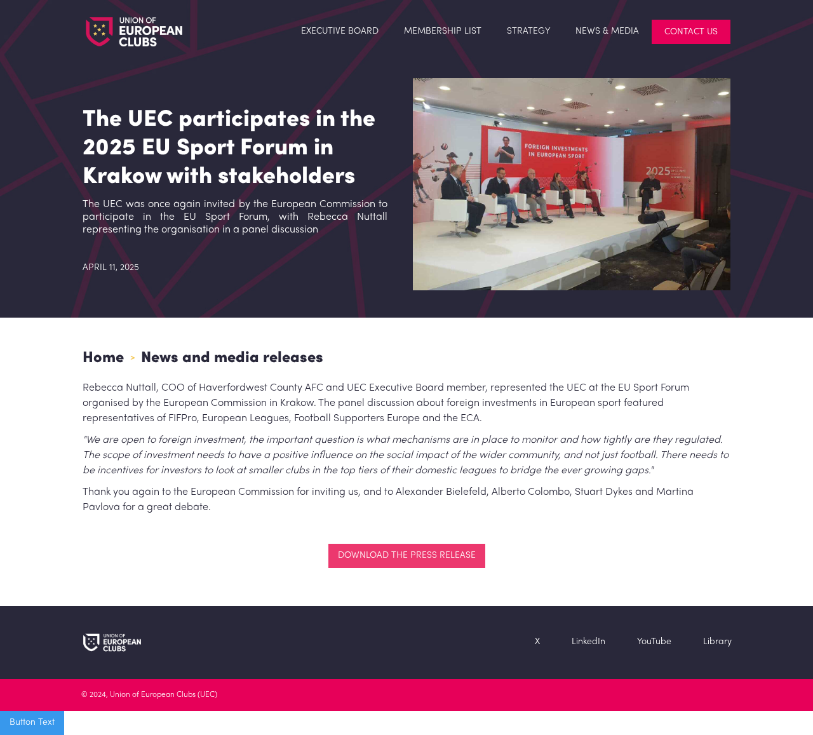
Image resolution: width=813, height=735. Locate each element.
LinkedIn (588, 642)
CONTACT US (691, 32)
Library (717, 642)
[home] (121, 32)
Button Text (32, 722)
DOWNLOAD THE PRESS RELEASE (407, 555)
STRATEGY (528, 31)
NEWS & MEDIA (607, 31)
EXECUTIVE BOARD (340, 31)
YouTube (654, 642)
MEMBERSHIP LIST (442, 31)
